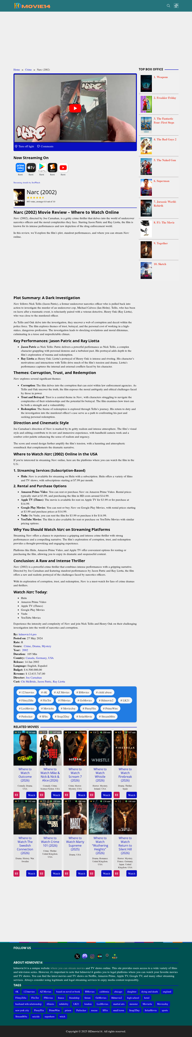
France (120, 861)
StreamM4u (108, 716)
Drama (36, 646)
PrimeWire (111, 708)
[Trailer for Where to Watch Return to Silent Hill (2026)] (116, 873)
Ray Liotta (59, 681)
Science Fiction (47, 788)
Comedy (21, 785)
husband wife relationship (28, 1004)
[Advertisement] (96, 39)
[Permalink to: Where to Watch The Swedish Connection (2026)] (25, 816)
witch (62, 1016)
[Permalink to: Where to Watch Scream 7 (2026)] (75, 747)
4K (45, 692)
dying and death (149, 991)
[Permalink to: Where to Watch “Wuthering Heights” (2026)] (100, 816)
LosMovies (27, 708)
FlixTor (47, 700)
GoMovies (86, 700)
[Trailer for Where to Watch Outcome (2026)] (16, 795)
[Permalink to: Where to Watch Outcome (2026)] (25, 747)
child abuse (105, 692)
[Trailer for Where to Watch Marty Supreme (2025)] (66, 873)
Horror (78, 785)
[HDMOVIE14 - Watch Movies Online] (32, 5)
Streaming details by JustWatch (27, 182)
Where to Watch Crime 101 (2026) (50, 842)
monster (134, 1004)
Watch (31, 795)
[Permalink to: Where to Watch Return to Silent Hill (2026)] (125, 816)
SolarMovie (85, 716)
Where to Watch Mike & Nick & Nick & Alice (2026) (50, 774)
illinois (50, 1004)
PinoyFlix (90, 708)
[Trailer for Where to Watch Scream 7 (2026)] (66, 795)
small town (118, 1010)
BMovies (84, 692)
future (88, 997)
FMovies (65, 700)
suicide (36, 1016)
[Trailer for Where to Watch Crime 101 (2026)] (41, 873)
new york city (22, 1010)
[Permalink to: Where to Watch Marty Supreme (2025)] (75, 816)
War (32, 858)
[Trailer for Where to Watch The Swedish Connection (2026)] (16, 873)
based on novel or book (68, 991)
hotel (146, 997)
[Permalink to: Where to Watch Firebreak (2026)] (125, 747)
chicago (118, 991)
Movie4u (49, 708)
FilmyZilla (27, 700)
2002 (25, 650)
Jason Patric (44, 681)
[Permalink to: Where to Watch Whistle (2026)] (100, 747)
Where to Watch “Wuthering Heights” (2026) (100, 845)
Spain (125, 788)
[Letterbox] (100, 956)
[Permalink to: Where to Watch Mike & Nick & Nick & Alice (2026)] (50, 747)
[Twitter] (77, 956)
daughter (131, 991)
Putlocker (26, 716)
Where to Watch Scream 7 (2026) (75, 774)
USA (51, 658)
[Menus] (176, 5)
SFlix (45, 716)
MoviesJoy (69, 708)
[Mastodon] (85, 956)
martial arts (118, 1004)
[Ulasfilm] (107, 956)
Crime (27, 646)
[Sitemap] (115, 956)
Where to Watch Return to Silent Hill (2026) (125, 845)
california (104, 991)
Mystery (46, 646)
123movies (27, 692)
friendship (74, 997)
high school (133, 997)
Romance (103, 858)
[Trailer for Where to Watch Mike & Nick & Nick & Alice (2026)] (41, 795)
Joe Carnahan (34, 677)
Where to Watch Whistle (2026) (100, 774)
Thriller (128, 785)
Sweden (25, 861)
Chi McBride (28, 681)
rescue (94, 1010)
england (167, 991)
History (26, 858)
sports (165, 1010)
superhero (50, 1016)
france (61, 997)
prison (68, 1010)
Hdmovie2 (107, 700)
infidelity (63, 1004)
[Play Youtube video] (75, 108)
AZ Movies (62, 692)
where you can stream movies (67, 968)
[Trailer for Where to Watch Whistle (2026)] (91, 795)
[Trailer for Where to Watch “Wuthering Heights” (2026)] (91, 873)
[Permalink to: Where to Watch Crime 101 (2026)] (50, 816)
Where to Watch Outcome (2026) (25, 774)
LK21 (126, 700)
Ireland (97, 788)
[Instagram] (92, 956)
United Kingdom (49, 853)
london (88, 1004)
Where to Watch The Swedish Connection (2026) (25, 845)
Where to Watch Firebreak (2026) (125, 774)
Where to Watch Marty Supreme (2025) (75, 843)
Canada (30, 658)
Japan (121, 864)
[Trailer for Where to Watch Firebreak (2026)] (116, 795)
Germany (41, 658)
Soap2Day (63, 716)
